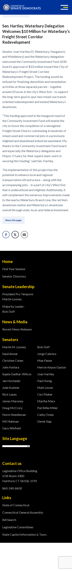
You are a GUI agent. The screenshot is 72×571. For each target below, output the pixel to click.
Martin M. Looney (14, 347)
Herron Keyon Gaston (51, 367)
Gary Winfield (11, 428)
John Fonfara (10, 367)
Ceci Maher (45, 394)
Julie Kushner (11, 387)
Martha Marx (46, 401)
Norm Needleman (14, 414)
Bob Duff (43, 347)
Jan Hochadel (11, 381)
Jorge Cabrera (46, 354)
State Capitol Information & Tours (24, 534)
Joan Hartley (45, 374)
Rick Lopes (9, 394)
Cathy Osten (45, 414)
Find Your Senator (14, 269)
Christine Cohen (12, 360)
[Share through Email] (24, 234)
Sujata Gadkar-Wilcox (16, 374)
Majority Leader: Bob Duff (13, 309)
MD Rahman (10, 421)
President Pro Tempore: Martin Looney (18, 296)
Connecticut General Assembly (22, 512)
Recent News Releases (17, 329)
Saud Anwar (10, 354)
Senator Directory (14, 276)
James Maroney (12, 401)
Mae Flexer (44, 360)
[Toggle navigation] (64, 7)
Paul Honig (44, 381)
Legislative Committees (17, 527)
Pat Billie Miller (47, 408)
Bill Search (9, 520)
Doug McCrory (12, 408)
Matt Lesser (45, 387)
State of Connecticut (15, 505)
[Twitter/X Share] (15, 234)
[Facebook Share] (6, 234)
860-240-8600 (12, 488)
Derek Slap (44, 421)
